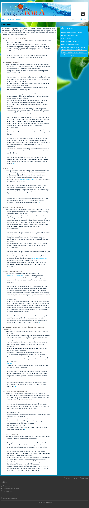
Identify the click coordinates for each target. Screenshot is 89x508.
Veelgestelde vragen (10, 498)
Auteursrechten (66, 38)
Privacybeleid (7, 491)
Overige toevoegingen (68, 55)
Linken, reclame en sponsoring (70, 44)
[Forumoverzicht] (24, 10)
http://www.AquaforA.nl (35, 297)
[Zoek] (81, 19)
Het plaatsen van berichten (69, 35)
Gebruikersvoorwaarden (11, 488)
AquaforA (49, 502)
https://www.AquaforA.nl (27, 179)
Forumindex (7, 486)
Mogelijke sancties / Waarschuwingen (72, 52)
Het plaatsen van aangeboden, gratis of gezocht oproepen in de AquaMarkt (73, 48)
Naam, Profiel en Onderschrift (70, 41)
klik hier (9, 363)
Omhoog (85, 478)
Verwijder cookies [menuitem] (72, 478)
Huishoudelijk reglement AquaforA (72, 33)
